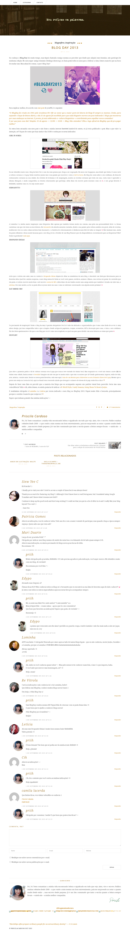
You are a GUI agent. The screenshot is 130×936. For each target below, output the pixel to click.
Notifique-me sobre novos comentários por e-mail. (31, 857)
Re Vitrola (30, 680)
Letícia (42, 391)
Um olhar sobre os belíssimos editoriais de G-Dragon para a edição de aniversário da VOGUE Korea (86, 446)
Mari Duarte (31, 532)
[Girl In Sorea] (65, 168)
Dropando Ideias (49, 276)
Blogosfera (59, 42)
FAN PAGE (25, 802)
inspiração (21, 407)
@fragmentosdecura (65, 908)
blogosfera (13, 407)
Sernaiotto (47, 227)
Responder (117, 512)
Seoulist (37, 374)
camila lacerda (33, 790)
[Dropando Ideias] (65, 272)
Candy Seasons (78, 387)
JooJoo (104, 387)
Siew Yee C (30, 481)
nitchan (12, 285)
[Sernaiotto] (65, 220)
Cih (24, 757)
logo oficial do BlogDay (97, 121)
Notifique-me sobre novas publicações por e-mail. (30, 862)
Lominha (32, 391)
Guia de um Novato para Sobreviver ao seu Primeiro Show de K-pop (86, 377)
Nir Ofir (50, 113)
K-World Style (66, 387)
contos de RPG (51, 282)
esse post (41, 108)
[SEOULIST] (65, 367)
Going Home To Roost (92, 387)
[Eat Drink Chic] (65, 321)
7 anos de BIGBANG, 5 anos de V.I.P (37, 446)
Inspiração (70, 42)
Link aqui (26, 236)
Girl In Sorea (78, 175)
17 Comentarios (114, 407)
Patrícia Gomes (34, 516)
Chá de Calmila (27, 799)
